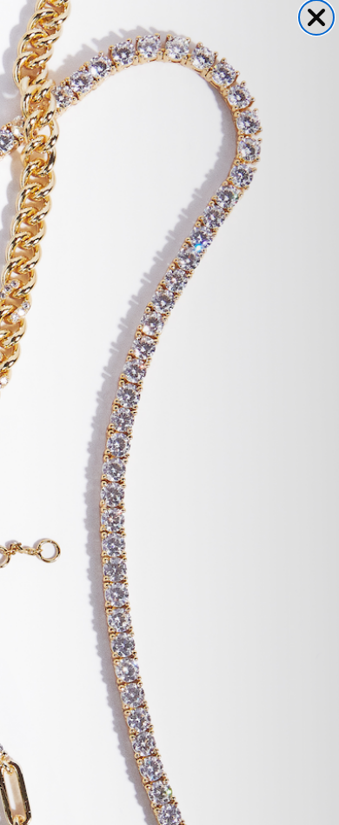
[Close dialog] (316, 17)
